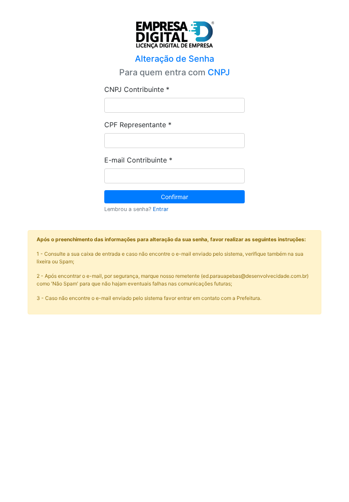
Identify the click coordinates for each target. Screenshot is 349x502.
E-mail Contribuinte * (138, 160)
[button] (174, 196)
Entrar (161, 209)
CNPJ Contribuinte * (136, 89)
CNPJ (219, 72)
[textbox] (174, 105)
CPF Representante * (138, 124)
